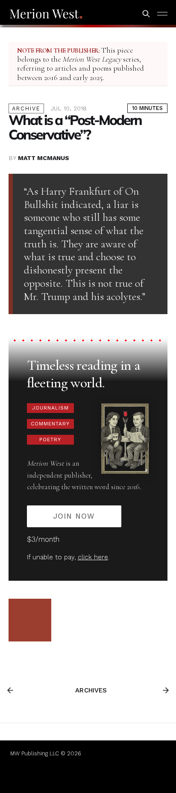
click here (93, 557)
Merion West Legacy (91, 59)
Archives (91, 690)
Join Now (74, 516)
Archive (26, 108)
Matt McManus (43, 157)
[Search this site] (146, 13)
